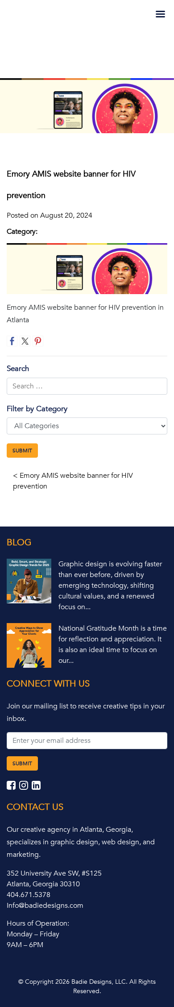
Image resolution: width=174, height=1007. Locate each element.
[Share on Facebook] (12, 341)
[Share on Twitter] (25, 341)
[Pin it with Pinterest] (38, 341)
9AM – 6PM (25, 945)
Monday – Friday (33, 934)
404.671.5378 (28, 895)
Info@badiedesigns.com (45, 905)
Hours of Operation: (38, 923)
